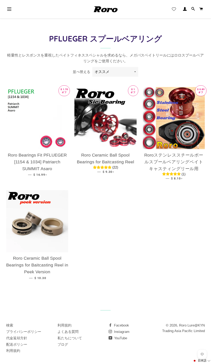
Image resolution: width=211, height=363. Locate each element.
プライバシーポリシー (23, 332)
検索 (9, 325)
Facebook (121, 325)
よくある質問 (68, 332)
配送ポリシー (16, 344)
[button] (201, 360)
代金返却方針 (16, 338)
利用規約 (13, 351)
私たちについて (69, 338)
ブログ (62, 344)
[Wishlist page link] (174, 9)
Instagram (121, 332)
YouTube (120, 338)
